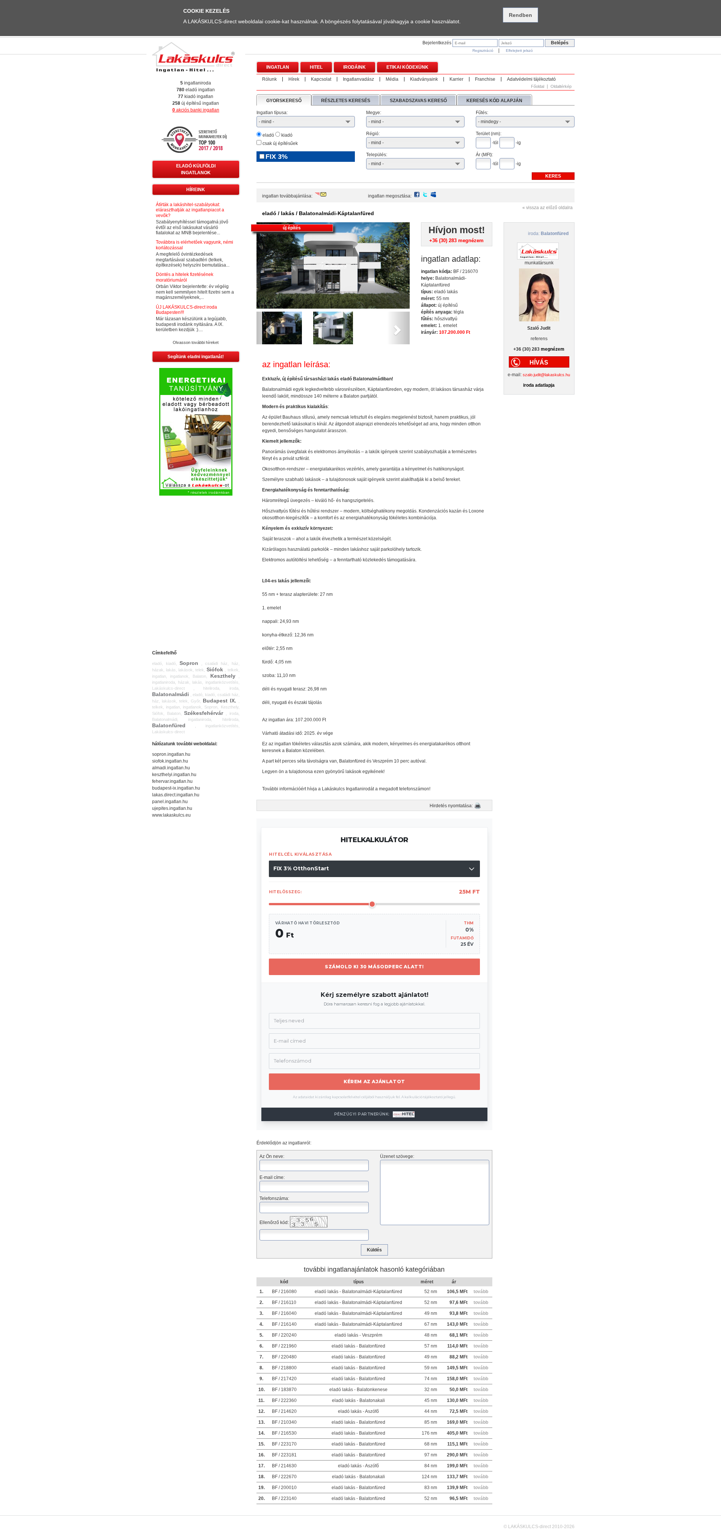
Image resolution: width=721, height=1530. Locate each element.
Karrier (456, 79)
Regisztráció (482, 50)
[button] (267, 328)
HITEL (316, 67)
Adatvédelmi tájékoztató (531, 79)
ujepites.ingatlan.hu (172, 808)
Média (392, 79)
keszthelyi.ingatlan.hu (174, 774)
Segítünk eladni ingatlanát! (195, 356)
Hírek (293, 79)
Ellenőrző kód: (274, 1222)
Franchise (485, 79)
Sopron (188, 663)
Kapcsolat (321, 79)
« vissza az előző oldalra (547, 207)
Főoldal (537, 86)
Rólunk (269, 79)
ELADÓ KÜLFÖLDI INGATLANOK (196, 169)
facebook (417, 194)
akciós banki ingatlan (195, 110)
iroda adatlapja (539, 385)
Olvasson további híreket (196, 342)
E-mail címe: (272, 1177)
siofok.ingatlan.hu (170, 761)
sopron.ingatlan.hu (171, 754)
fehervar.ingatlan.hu (172, 781)
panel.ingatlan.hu (170, 801)
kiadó (286, 135)
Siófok (215, 669)
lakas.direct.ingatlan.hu (175, 794)
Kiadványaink (424, 79)
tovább (481, 1291)
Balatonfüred (169, 725)
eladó (267, 135)
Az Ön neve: (271, 1156)
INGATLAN (277, 67)
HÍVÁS (538, 362)
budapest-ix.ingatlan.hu (176, 788)
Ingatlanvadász (358, 79)
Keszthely (222, 676)
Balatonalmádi (170, 694)
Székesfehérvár (203, 713)
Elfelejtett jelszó (519, 50)
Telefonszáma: (274, 1198)
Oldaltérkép (561, 86)
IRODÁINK (354, 67)
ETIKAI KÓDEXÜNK (407, 67)
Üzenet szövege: (397, 1156)
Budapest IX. (219, 701)
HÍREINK (195, 189)
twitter (425, 194)
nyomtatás (478, 806)
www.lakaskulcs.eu (171, 815)
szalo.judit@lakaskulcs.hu (546, 374)
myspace (433, 194)
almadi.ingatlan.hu (171, 767)
